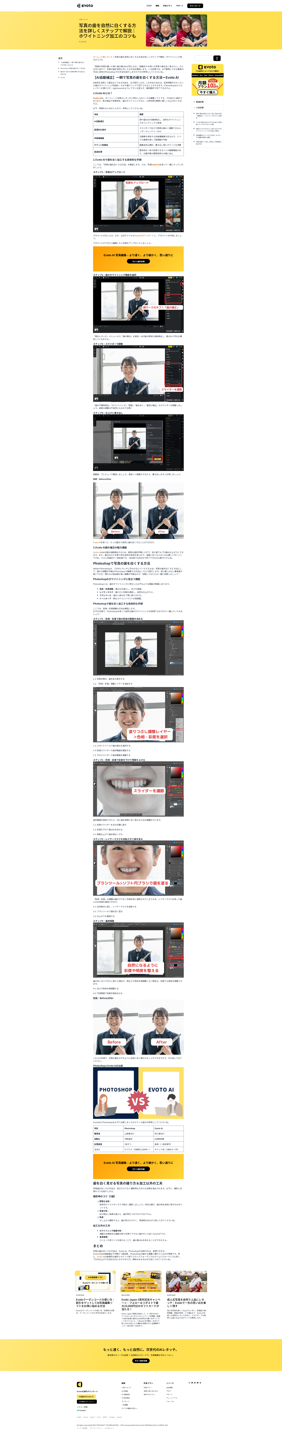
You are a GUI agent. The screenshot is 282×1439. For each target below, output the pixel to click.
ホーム (96, 56)
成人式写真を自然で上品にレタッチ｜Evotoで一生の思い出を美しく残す (186, 1303)
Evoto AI (97, 542)
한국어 (99, 1417)
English (79, 1417)
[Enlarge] (181, 178)
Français (85, 1417)
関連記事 (200, 101)
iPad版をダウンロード (87, 1401)
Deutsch (92, 1417)
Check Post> (81, 1317)
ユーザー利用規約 (82, 1428)
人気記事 (200, 107)
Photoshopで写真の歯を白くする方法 (72, 68)
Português (112, 1417)
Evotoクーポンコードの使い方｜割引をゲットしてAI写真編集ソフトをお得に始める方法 (95, 1303)
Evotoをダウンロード (144, 235)
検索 (217, 58)
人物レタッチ (83, 19)
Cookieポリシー (109, 1428)
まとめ (62, 77)
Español (119, 1417)
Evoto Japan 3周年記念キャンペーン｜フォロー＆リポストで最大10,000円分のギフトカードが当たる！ (141, 1304)
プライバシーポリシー (96, 1428)
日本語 (105, 1417)
